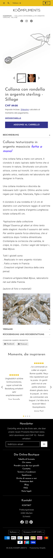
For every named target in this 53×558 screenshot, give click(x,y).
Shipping (25, 109)
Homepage (7, 16)
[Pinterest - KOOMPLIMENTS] (31, 21)
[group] (21, 78)
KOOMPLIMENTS (20, 548)
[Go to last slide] (14, 78)
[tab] (23, 416)
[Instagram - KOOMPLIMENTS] (26, 21)
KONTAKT (26, 505)
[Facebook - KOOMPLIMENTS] (22, 21)
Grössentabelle (13, 118)
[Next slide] (39, 78)
